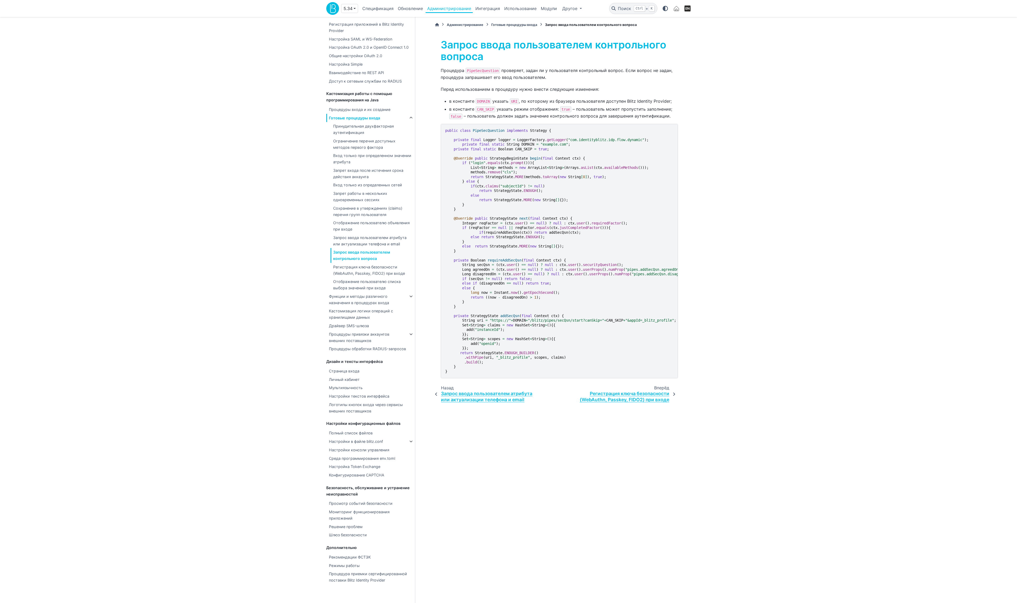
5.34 (348, 8)
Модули (549, 8)
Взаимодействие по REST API (356, 72)
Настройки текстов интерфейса (359, 396)
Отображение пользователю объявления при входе (371, 225)
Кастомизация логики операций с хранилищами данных (361, 314)
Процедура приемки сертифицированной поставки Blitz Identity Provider (368, 577)
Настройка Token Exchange (354, 466)
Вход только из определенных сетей (367, 185)
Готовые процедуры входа (354, 118)
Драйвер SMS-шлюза (349, 325)
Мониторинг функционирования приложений (359, 515)
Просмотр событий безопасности (360, 503)
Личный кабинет (344, 379)
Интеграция (487, 8)
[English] (687, 8)
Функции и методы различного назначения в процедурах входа (359, 299)
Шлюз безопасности (348, 535)
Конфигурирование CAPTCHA (356, 475)
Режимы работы (344, 565)
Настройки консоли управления (359, 450)
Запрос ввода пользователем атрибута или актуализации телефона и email (370, 240)
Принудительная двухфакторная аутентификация (363, 129)
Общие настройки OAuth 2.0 (355, 55)
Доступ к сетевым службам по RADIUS (365, 81)
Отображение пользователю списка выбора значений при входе (367, 284)
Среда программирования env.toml (362, 458)
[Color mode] (665, 8)
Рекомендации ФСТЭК (350, 557)
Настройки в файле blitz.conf (356, 441)
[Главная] (437, 25)
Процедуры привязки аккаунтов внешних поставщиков (359, 337)
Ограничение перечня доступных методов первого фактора (364, 144)
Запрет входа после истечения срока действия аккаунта (368, 173)
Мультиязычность (346, 387)
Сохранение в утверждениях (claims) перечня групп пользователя (367, 211)
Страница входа (344, 371)
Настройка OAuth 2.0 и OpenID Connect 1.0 (369, 47)
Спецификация (378, 8)
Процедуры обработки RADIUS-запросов (367, 348)
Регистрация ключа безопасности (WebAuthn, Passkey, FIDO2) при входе (369, 270)
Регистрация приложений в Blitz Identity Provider (366, 27)
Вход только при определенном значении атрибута (372, 158)
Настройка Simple (346, 64)
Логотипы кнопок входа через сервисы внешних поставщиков (366, 407)
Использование (520, 8)
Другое (570, 8)
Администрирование (449, 8)
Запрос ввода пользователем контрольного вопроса (361, 255)
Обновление (410, 8)
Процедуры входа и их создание (359, 109)
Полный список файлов (351, 433)
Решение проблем (346, 526)
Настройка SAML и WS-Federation (360, 39)
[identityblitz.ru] (676, 8)
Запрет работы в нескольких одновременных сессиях (360, 196)
